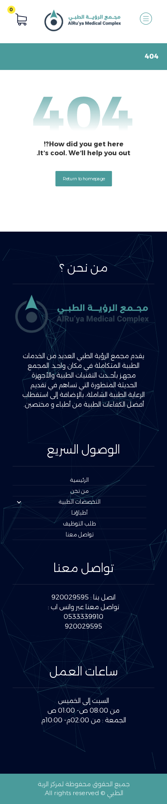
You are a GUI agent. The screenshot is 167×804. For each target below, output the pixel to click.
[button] (145, 18)
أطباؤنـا (79, 512)
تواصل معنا (80, 534)
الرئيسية (79, 480)
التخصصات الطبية (80, 501)
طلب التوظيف (79, 523)
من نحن (80, 490)
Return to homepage (83, 178)
